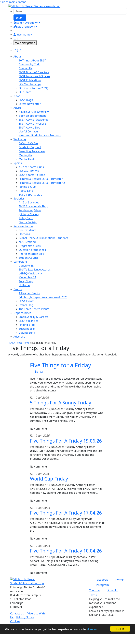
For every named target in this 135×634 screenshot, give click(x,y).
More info (92, 629)
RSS (41, 372)
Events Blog (26, 305)
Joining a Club (27, 186)
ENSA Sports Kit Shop (32, 175)
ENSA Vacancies (28, 321)
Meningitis (25, 155)
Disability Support (30, 147)
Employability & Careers (33, 317)
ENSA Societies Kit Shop (33, 206)
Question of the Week (32, 250)
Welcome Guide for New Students (40, 135)
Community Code (29, 64)
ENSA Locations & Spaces (34, 76)
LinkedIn (112, 590)
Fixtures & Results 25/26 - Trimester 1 (42, 179)
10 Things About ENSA (32, 60)
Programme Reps (30, 246)
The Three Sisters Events (34, 309)
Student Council (29, 257)
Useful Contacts (29, 131)
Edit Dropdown (25, 26)
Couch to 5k (26, 265)
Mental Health (27, 159)
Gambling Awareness (32, 151)
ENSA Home (15, 342)
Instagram (102, 585)
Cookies (15, 621)
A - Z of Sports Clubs (31, 167)
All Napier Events (29, 293)
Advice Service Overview (34, 112)
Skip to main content (13, 2)
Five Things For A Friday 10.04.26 (66, 550)
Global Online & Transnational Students (43, 238)
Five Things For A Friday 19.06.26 (66, 440)
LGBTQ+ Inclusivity (30, 273)
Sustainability (27, 328)
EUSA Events (26, 301)
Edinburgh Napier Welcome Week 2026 (43, 297)
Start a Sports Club (30, 194)
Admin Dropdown (27, 22)
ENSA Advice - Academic (33, 119)
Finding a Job (27, 325)
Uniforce (24, 285)
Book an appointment (32, 115)
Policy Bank (26, 190)
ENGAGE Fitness (29, 171)
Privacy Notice (25, 617)
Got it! (120, 629)
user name (23, 34)
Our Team (25, 92)
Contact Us (25, 68)
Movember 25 (27, 277)
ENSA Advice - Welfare (32, 123)
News (26, 342)
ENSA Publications (30, 80)
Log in (17, 38)
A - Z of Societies (29, 202)
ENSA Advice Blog (29, 127)
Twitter (119, 579)
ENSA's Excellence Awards (35, 269)
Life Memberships (30, 84)
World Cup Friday (49, 478)
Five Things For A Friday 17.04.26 (66, 512)
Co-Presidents (27, 230)
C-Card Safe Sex (28, 143)
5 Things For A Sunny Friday (60, 402)
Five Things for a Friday (60, 365)
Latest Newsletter (30, 104)
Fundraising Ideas (30, 210)
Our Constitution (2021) (33, 88)
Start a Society (28, 222)
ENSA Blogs (26, 100)
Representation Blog (31, 254)
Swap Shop (26, 281)
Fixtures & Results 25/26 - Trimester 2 (42, 183)
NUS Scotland (27, 242)
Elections (24, 234)
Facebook (102, 579)
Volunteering (27, 332)
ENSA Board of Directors (34, 72)
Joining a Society (29, 214)
